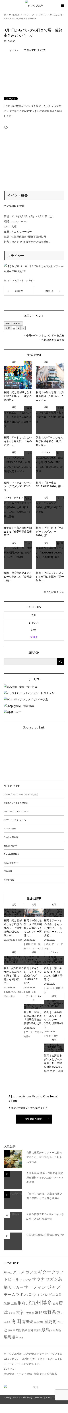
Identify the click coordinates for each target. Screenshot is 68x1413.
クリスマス (25, 1279)
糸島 (45, 1329)
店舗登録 (9, 1373)
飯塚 (21, 1337)
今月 (7, 328)
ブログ (34, 637)
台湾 (55, 1303)
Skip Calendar (13, 323)
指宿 (9, 1322)
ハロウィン (34, 1294)
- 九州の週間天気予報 (52, 340)
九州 (33, 615)
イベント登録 (24, 1373)
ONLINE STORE (34, 1119)
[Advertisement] (34, 156)
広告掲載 (52, 1373)
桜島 (41, 1322)
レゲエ (50, 1294)
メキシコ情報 (10, 828)
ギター (44, 1272)
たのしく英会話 (11, 837)
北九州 (33, 1302)
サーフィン (35, 1287)
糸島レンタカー (11, 862)
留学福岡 (8, 871)
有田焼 (27, 1321)
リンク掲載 (9, 879)
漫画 (10, 1330)
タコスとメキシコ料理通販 (16, 802)
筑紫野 (37, 1330)
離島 (7, 1336)
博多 (47, 1302)
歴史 (48, 1321)
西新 (58, 1330)
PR (5, 1272)
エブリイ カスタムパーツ (15, 820)
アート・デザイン (26, 280)
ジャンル (34, 622)
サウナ (38, 1279)
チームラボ (14, 1294)
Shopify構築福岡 (11, 854)
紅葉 (53, 1330)
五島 (14, 1303)
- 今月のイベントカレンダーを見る (44, 335)
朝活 (36, 1322)
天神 (20, 1311)
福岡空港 (27, 1330)
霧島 (15, 1337)
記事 (33, 629)
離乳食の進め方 (11, 845)
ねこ (10, 1272)
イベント (11, 280)
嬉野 (38, 1312)
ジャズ (54, 1287)
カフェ (31, 1271)
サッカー (16, 1287)
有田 (16, 1321)
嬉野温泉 (51, 1312)
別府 (22, 1303)
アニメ (19, 1271)
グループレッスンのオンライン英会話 (21, 794)
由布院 (17, 1330)
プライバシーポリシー (54, 1397)
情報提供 (39, 1373)
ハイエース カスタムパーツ (16, 811)
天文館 (12, 1313)
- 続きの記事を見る (53, 591)
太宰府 (30, 1313)
